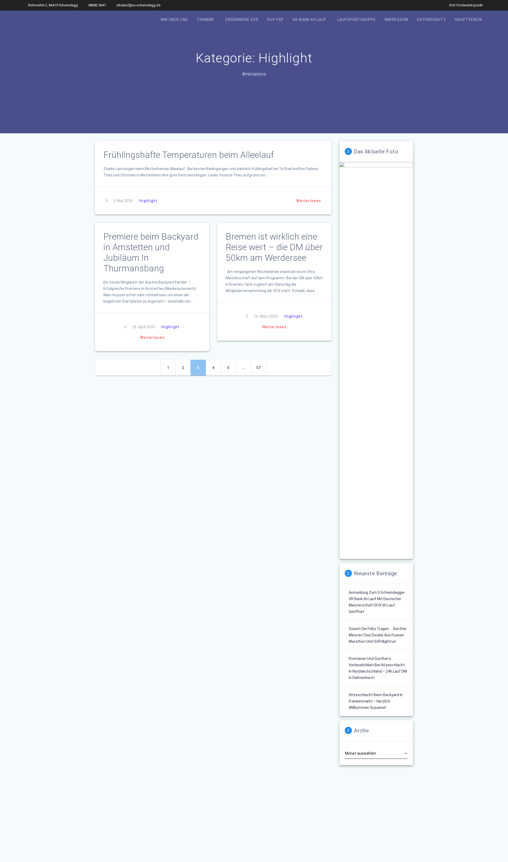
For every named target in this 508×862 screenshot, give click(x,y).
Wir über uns (174, 19)
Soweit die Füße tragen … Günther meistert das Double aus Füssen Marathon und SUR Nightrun (378, 635)
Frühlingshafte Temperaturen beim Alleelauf (188, 155)
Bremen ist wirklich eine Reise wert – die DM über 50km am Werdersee (274, 247)
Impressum (396, 19)
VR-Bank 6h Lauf (309, 19)
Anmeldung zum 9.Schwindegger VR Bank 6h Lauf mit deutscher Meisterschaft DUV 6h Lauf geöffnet (377, 602)
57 (260, 367)
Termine (205, 19)
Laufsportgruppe (356, 19)
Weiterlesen (308, 201)
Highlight (148, 201)
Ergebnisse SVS (241, 19)
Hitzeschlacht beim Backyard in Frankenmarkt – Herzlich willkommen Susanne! (376, 701)
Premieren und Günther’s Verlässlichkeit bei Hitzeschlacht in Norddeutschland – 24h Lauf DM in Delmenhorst (378, 668)
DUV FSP (275, 19)
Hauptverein (468, 19)
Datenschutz (431, 19)
